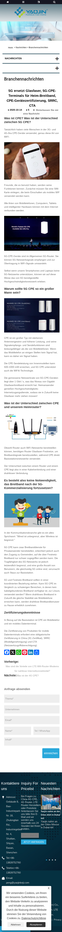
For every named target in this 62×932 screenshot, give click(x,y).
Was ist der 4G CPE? (28, 675)
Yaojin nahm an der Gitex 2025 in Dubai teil (50, 815)
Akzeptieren (36, 924)
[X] (12, 652)
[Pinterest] (24, 652)
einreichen (51, 753)
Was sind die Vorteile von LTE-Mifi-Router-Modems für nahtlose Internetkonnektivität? (32, 668)
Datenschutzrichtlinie (33, 918)
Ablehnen (16, 924)
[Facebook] (6, 652)
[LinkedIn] (30, 652)
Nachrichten (21, 47)
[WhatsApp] (18, 652)
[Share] (36, 652)
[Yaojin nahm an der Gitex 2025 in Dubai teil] (51, 802)
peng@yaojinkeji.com (17, 882)
